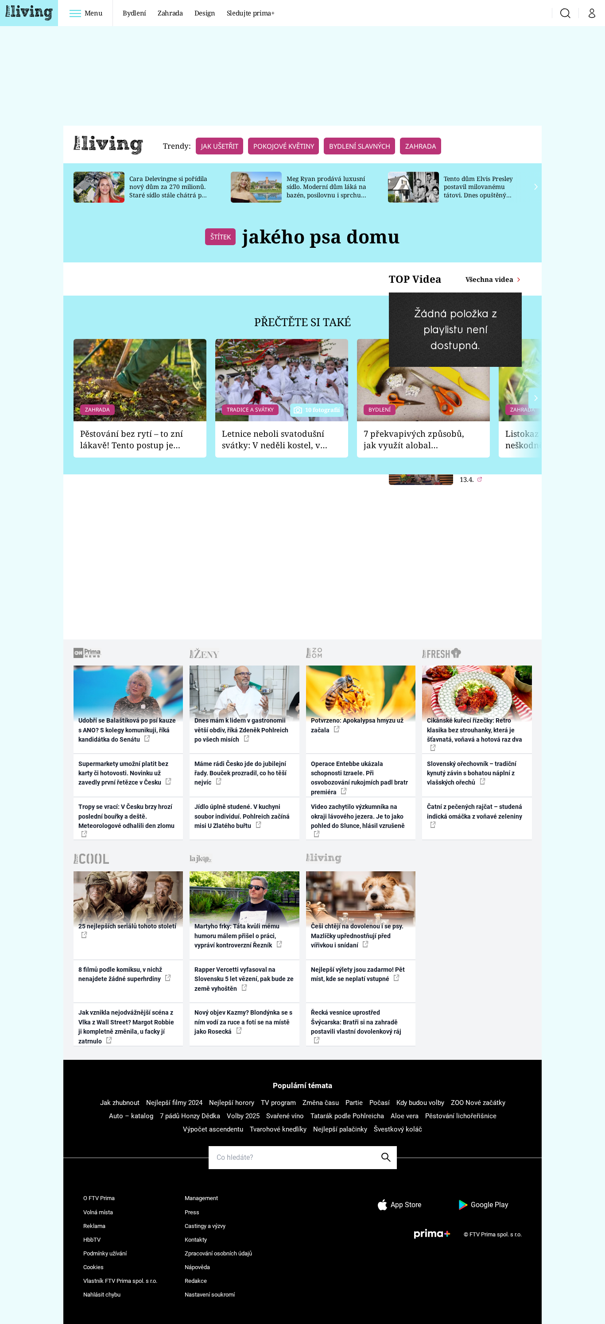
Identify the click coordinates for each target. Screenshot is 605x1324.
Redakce (196, 1281)
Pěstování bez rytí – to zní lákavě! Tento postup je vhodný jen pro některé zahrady (131, 439)
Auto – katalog (131, 1116)
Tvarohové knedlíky (278, 1129)
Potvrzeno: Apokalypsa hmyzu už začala (357, 725)
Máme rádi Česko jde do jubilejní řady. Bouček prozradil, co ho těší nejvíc (240, 773)
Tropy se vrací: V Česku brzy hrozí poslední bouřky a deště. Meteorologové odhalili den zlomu (126, 816)
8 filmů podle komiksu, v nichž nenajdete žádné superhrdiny (120, 974)
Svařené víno (285, 1116)
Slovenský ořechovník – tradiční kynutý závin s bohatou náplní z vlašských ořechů (471, 773)
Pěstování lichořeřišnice (460, 1116)
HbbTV (92, 1239)
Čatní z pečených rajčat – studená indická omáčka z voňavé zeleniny (474, 811)
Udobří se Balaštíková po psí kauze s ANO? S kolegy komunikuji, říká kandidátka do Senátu (127, 730)
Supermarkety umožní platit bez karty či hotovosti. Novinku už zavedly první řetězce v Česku (123, 773)
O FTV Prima (99, 1198)
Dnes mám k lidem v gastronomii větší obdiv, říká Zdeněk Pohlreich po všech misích (241, 730)
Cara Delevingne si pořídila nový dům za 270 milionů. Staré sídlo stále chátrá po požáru (168, 191)
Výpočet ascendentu (213, 1129)
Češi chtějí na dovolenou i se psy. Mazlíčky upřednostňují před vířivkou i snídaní (357, 936)
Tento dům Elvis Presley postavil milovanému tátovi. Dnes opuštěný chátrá (478, 191)
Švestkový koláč (398, 1129)
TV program (278, 1103)
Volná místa (98, 1212)
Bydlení (134, 12)
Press (192, 1212)
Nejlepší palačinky (340, 1129)
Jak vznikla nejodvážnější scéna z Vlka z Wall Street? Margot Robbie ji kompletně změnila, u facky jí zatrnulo (126, 1026)
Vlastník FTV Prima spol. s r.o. (120, 1281)
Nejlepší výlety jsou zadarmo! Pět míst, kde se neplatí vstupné (358, 974)
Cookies (93, 1267)
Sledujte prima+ (251, 12)
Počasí (379, 1103)
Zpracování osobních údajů (218, 1253)
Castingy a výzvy (205, 1226)
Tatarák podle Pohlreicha (347, 1116)
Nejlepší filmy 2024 (174, 1103)
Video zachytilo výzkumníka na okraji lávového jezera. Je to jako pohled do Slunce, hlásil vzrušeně (358, 816)
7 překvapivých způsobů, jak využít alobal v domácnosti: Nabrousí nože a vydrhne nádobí (414, 439)
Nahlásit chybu (101, 1294)
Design (204, 12)
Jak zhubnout (120, 1103)
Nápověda (197, 1267)
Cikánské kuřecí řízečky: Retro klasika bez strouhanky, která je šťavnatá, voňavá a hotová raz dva (474, 730)
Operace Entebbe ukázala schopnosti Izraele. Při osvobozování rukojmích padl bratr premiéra (359, 778)
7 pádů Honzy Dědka (190, 1116)
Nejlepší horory (231, 1103)
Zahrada (170, 12)
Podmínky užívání (105, 1253)
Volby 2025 (243, 1116)
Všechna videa (490, 279)
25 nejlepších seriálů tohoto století (127, 926)
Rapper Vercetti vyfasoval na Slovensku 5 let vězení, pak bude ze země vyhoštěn (244, 979)
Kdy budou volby (420, 1103)
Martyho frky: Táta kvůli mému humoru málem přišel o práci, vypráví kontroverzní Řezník (236, 936)
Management (201, 1198)
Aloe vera (405, 1116)
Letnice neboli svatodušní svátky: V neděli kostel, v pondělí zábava (273, 439)
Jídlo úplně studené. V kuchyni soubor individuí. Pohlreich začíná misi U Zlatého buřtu (242, 816)
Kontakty (196, 1239)
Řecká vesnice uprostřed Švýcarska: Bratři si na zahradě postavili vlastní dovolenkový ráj (356, 1022)
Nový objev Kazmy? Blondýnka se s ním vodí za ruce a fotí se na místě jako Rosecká (243, 1022)
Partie (354, 1103)
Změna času (320, 1103)
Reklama (94, 1226)
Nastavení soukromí (210, 1294)
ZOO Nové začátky (478, 1103)
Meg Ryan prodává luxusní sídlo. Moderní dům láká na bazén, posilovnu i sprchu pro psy (326, 191)
